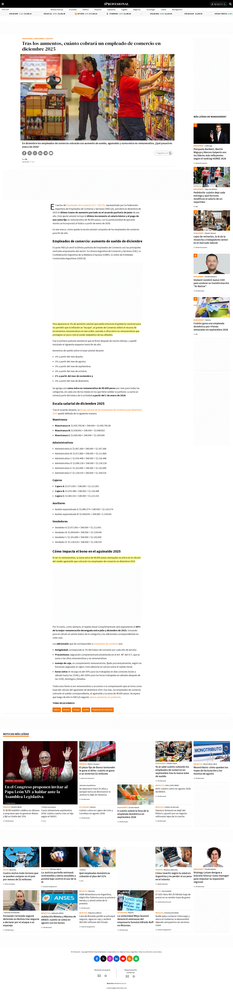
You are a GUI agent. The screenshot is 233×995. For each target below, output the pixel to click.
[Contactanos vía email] (99, 975)
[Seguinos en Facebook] (97, 958)
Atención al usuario (102, 970)
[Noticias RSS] (130, 958)
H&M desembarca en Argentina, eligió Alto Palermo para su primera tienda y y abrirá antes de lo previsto (97, 899)
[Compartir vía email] (51, 153)
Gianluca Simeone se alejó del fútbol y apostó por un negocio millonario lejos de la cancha (171, 813)
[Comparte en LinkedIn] (40, 153)
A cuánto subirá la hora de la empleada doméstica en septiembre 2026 (133, 814)
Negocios (136, 10)
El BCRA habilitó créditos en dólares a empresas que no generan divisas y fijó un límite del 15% (21, 813)
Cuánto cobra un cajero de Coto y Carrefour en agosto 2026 (96, 812)
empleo (66, 709)
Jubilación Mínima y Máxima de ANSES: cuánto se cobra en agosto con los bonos (58, 920)
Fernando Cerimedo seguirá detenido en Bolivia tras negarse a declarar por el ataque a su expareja (21, 920)
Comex (163, 10)
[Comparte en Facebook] (24, 153)
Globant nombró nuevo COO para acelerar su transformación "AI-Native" (211, 283)
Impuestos (111, 10)
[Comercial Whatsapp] (133, 976)
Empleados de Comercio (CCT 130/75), (85, 205)
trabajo (76, 709)
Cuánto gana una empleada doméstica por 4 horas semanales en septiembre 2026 (211, 326)
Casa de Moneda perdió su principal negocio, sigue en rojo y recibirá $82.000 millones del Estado (97, 919)
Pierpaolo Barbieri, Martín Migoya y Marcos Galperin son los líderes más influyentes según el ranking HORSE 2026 (210, 154)
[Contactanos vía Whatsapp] (105, 975)
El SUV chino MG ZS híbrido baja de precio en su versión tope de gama (173, 896)
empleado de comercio (102, 709)
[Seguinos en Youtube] (123, 958)
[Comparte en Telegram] (45, 153)
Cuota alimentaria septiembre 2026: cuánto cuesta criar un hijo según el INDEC (57, 813)
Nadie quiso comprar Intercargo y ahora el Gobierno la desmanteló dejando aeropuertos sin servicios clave (172, 921)
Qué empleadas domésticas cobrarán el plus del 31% (94, 875)
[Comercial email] (127, 976)
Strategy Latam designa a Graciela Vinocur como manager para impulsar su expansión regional (211, 877)
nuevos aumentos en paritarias (105, 697)
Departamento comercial (130, 971)
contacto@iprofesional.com (116, 988)
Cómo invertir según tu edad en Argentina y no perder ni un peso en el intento (173, 876)
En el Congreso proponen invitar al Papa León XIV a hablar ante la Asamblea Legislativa (36, 791)
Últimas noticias (57, 10)
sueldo (86, 709)
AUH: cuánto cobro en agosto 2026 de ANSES (173, 790)
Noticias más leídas (16, 734)
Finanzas (98, 10)
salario (57, 709)
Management (177, 10)
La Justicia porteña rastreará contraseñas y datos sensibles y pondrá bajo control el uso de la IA (58, 877)
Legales (124, 10)
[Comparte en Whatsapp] (35, 153)
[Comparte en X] (29, 153)
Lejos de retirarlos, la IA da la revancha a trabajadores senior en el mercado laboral (211, 240)
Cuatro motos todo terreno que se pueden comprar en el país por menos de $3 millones (20, 876)
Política (86, 10)
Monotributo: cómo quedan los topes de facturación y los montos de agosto (211, 770)
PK (26, 159)
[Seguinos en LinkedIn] (116, 958)
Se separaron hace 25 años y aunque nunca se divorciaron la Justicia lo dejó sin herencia (94, 791)
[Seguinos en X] (103, 958)
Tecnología (150, 10)
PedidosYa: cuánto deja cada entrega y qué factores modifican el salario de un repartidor (209, 197)
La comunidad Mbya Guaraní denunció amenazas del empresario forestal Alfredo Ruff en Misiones (135, 920)
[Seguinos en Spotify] (136, 958)
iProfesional (27, 39)
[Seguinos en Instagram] (110, 958)
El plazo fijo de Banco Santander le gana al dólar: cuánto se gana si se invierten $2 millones (97, 770)
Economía (73, 10)
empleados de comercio (106, 643)
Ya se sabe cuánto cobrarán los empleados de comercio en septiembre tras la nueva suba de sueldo (172, 771)
